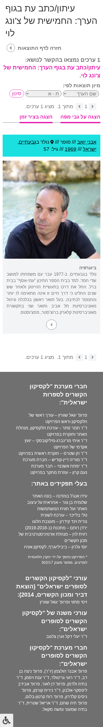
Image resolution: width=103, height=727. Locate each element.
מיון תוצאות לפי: (81, 85)
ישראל (89, 149)
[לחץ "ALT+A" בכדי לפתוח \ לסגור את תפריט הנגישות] (6, 720)
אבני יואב (86, 142)
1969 (70, 149)
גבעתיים (27, 142)
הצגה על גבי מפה (80, 117)
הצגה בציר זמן (36, 117)
